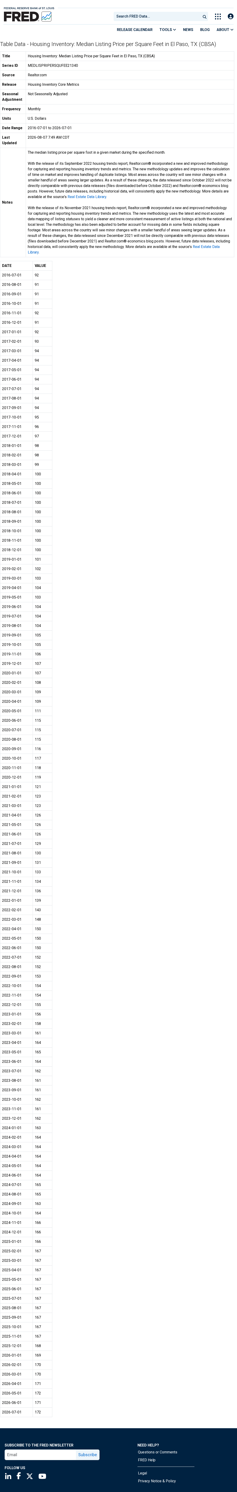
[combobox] (156, 16)
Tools (166, 30)
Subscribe (87, 1454)
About (223, 30)
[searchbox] (158, 16)
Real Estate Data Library (87, 197)
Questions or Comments (157, 1452)
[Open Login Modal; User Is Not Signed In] (231, 16)
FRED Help (147, 1460)
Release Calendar (135, 30)
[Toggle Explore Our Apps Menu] (218, 16)
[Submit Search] (204, 16)
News (188, 30)
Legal (142, 1473)
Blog (205, 30)
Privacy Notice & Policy (157, 1481)
